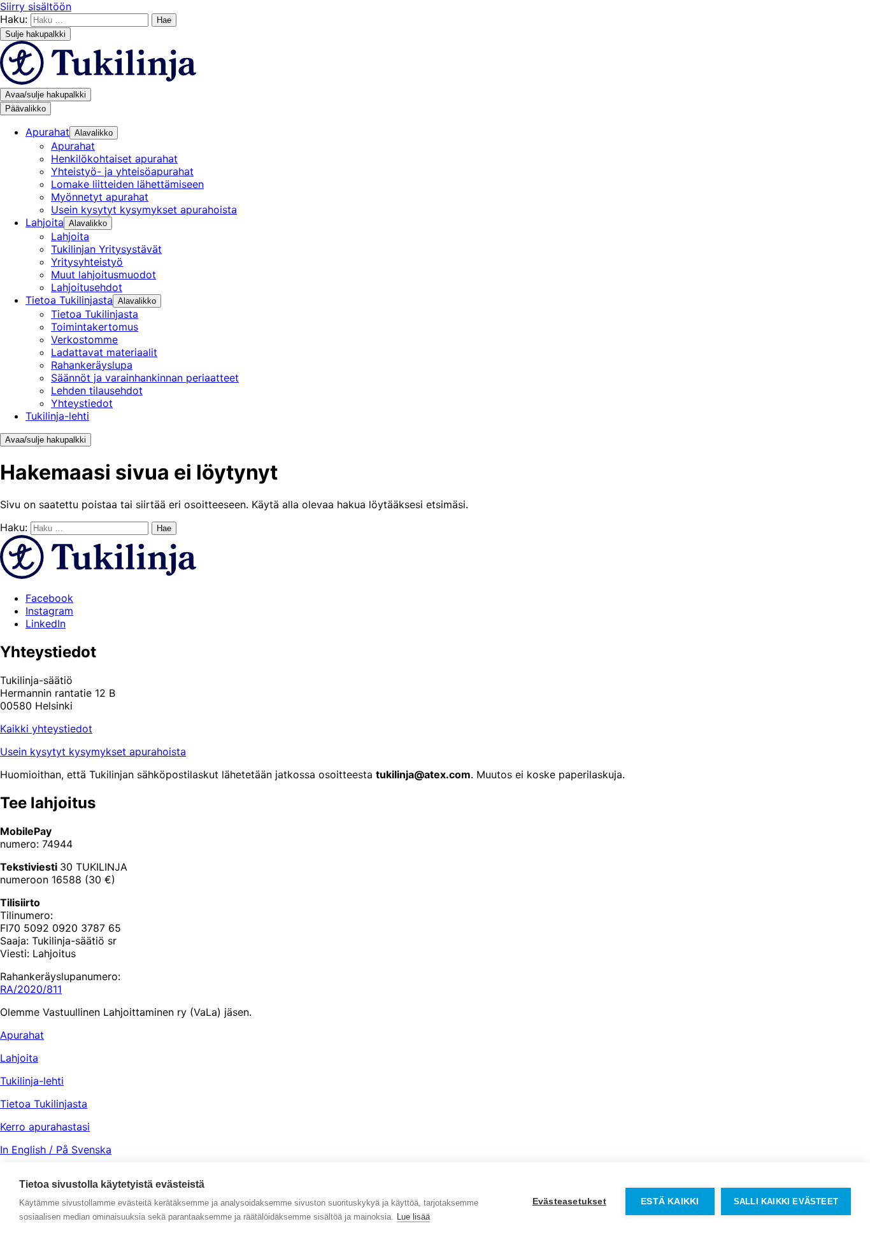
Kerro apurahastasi (45, 1126)
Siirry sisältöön (35, 6)
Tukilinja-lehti (32, 1080)
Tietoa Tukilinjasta (43, 1103)
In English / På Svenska (55, 1149)
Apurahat (22, 1035)
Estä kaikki (670, 1201)
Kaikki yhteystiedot (46, 728)
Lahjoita (19, 1057)
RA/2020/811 (31, 989)
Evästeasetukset (569, 1201)
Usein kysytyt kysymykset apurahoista (93, 751)
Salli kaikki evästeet (786, 1201)
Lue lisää (413, 1217)
